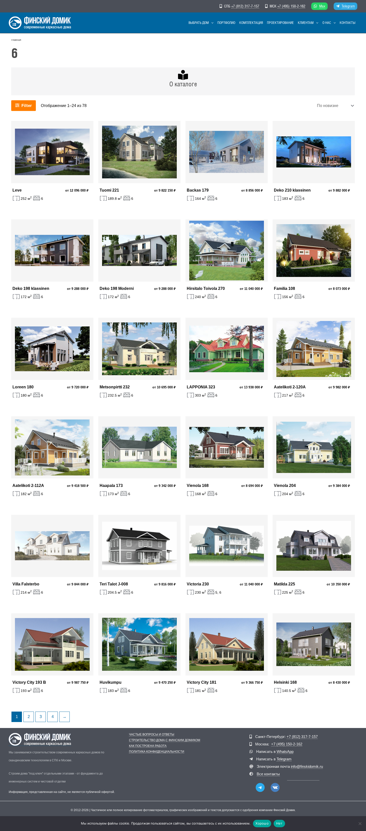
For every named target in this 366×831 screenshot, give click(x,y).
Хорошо (262, 823)
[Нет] (359, 823)
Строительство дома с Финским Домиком (164, 740)
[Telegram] (260, 787)
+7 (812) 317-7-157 (245, 6)
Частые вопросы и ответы (151, 734)
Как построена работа (148, 746)
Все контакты (268, 774)
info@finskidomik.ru (307, 766)
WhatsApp (285, 751)
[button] (211, 23)
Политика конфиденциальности (156, 751)
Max (322, 6)
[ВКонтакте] (275, 787)
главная (16, 39)
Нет (279, 823)
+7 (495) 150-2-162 (291, 6)
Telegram (348, 6)
